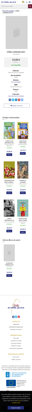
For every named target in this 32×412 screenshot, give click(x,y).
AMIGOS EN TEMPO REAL (23, 142)
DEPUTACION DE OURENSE (16, 96)
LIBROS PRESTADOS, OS (9, 219)
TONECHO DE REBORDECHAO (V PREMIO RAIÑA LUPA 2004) (9, 142)
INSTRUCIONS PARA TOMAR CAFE (23, 219)
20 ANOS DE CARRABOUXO (9, 264)
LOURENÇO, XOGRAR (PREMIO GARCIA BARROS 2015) (23, 181)
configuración (16, 403)
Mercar (9, 154)
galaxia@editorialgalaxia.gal (16, 327)
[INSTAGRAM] (18, 317)
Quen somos (16, 357)
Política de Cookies (16, 345)
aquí (19, 400)
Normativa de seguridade (16, 348)
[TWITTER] (16, 317)
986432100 (16, 324)
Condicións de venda (16, 340)
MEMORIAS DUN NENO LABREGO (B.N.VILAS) (9, 181)
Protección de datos (16, 343)
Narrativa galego (8, 11)
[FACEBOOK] (13, 317)
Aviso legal (16, 338)
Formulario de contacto (16, 329)
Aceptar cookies (16, 408)
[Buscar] (30, 6)
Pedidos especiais (16, 359)
